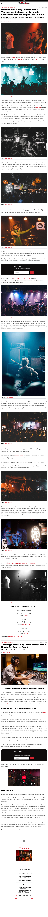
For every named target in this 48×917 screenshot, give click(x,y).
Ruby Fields (33, 563)
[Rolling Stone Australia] (24, 3)
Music (5, 7)
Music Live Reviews (11, 7)
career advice (15, 832)
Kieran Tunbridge (8, 158)
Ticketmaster (26, 624)
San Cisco (8, 563)
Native (27, 832)
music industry (22, 832)
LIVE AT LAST (17, 636)
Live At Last (19, 59)
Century (26, 615)
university (31, 832)
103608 (9, 832)
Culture (6, 642)
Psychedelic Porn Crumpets (19, 563)
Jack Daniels (10, 636)
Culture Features (11, 642)
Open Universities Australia (14, 703)
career (44, 712)
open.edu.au (33, 829)
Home (2, 7)
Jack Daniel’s (37, 59)
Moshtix (26, 633)
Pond (13, 57)
